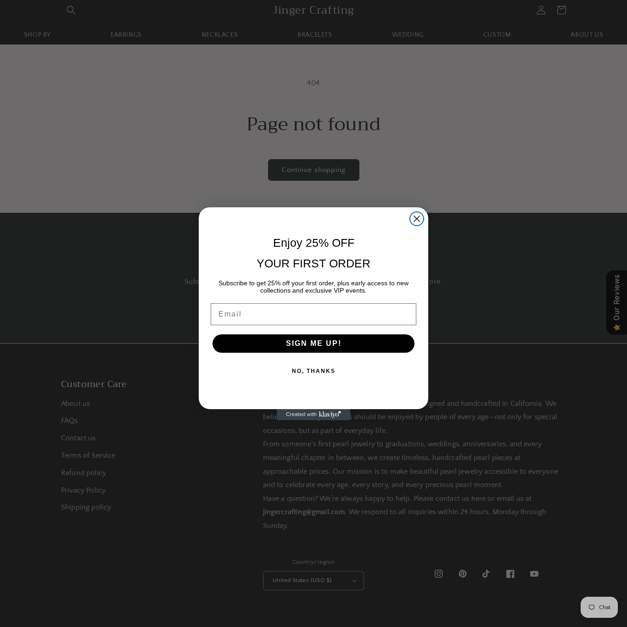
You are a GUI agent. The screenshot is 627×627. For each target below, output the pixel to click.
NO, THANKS (314, 371)
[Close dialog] (417, 219)
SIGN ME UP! (313, 343)
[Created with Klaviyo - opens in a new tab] (313, 414)
